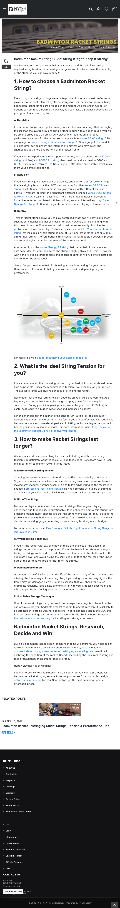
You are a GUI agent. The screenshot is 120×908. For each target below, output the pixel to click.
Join (8, 824)
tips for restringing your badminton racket (62, 357)
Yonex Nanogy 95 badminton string (53, 142)
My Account (12, 837)
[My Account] (98, 9)
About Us (10, 767)
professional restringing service (44, 488)
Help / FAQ (11, 780)
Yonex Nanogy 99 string (54, 247)
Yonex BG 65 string (91, 138)
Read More (7, 732)
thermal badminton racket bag (32, 618)
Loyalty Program (14, 855)
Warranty (10, 792)
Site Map (10, 786)
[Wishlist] (106, 9)
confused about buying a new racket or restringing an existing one (53, 651)
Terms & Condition (15, 849)
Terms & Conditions (13, 891)
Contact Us (11, 774)
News (9, 868)
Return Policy (12, 805)
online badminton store (27, 680)
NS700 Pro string (49, 160)
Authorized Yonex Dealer (18, 811)
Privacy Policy (13, 799)
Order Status (12, 843)
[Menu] (4, 9)
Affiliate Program (14, 862)
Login (8, 830)
